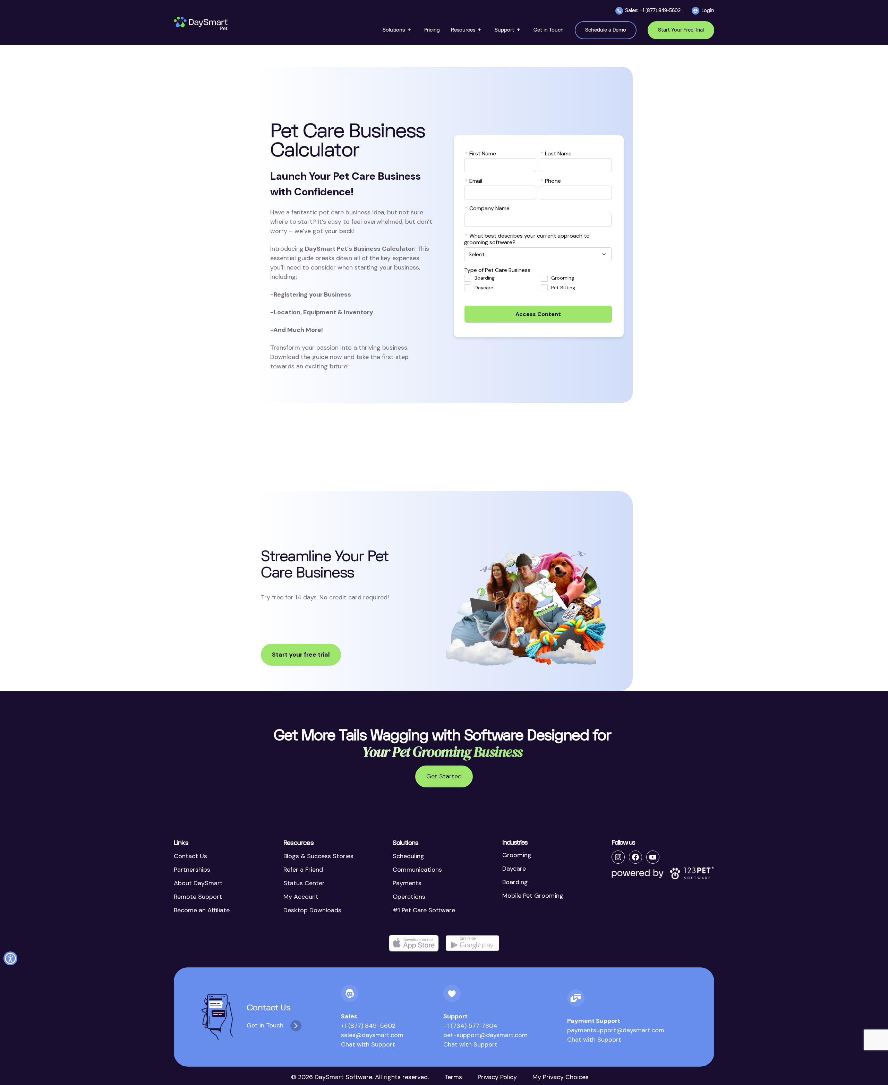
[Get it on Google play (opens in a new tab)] (472, 943)
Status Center (304, 883)
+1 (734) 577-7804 (470, 1026)
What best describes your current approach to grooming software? (527, 239)
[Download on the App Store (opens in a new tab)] (414, 943)
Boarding (485, 278)
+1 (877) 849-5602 (368, 1026)
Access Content (538, 314)
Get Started (444, 776)
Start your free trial (301, 654)
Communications (417, 869)
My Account (300, 896)
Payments (407, 883)
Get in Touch (265, 1025)
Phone (550, 180)
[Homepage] (201, 23)
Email (473, 180)
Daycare (484, 287)
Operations (409, 896)
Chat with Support (368, 1044)
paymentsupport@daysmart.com (615, 1030)
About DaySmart (198, 883)
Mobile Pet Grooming (532, 895)
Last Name (556, 153)
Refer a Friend (303, 869)
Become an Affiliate (202, 910)
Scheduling (408, 856)
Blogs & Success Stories (318, 856)
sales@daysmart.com (372, 1035)
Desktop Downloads (312, 910)
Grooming (562, 278)
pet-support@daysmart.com (485, 1035)
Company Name (487, 208)
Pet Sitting (563, 287)
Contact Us (190, 856)
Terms (453, 1077)
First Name (480, 153)
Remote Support (198, 896)
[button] (398, 30)
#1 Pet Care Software (424, 910)
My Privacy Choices (560, 1077)
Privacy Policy (497, 1077)
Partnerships (192, 869)
